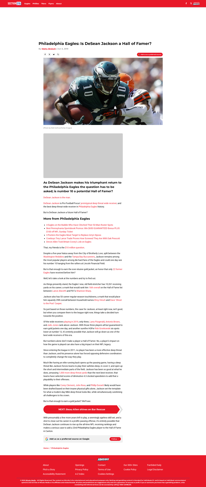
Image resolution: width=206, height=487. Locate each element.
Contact (101, 465)
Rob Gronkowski (102, 328)
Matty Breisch (49, 49)
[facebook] (186, 3)
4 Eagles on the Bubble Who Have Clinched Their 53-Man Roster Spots (79, 225)
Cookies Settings (106, 474)
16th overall (94, 287)
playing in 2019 (70, 321)
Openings (79, 465)
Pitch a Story (49, 469)
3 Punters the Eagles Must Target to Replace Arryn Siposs (73, 235)
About (59, 4)
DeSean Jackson (51, 203)
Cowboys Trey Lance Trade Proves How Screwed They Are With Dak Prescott (83, 238)
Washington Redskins (53, 256)
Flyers (51, 4)
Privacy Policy (81, 469)
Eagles (27, 4)
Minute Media (30, 480)
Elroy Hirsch (100, 300)
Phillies (36, 4)
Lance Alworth (59, 291)
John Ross (81, 385)
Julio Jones (53, 325)
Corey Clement (67, 385)
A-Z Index (79, 474)
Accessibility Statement (54, 474)
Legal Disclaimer (155, 469)
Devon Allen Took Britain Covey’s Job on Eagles (68, 241)
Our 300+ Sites (131, 465)
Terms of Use (104, 469)
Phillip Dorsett (97, 385)
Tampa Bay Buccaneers (83, 256)
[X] (191, 3)
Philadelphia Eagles (88, 206)
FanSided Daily (154, 465)
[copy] (58, 54)
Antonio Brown (113, 321)
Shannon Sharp (83, 291)
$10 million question (74, 247)
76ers (43, 4)
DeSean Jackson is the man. (57, 197)
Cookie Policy (130, 469)
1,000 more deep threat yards (73, 372)
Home (46, 448)
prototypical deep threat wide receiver (99, 203)
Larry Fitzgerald (97, 321)
